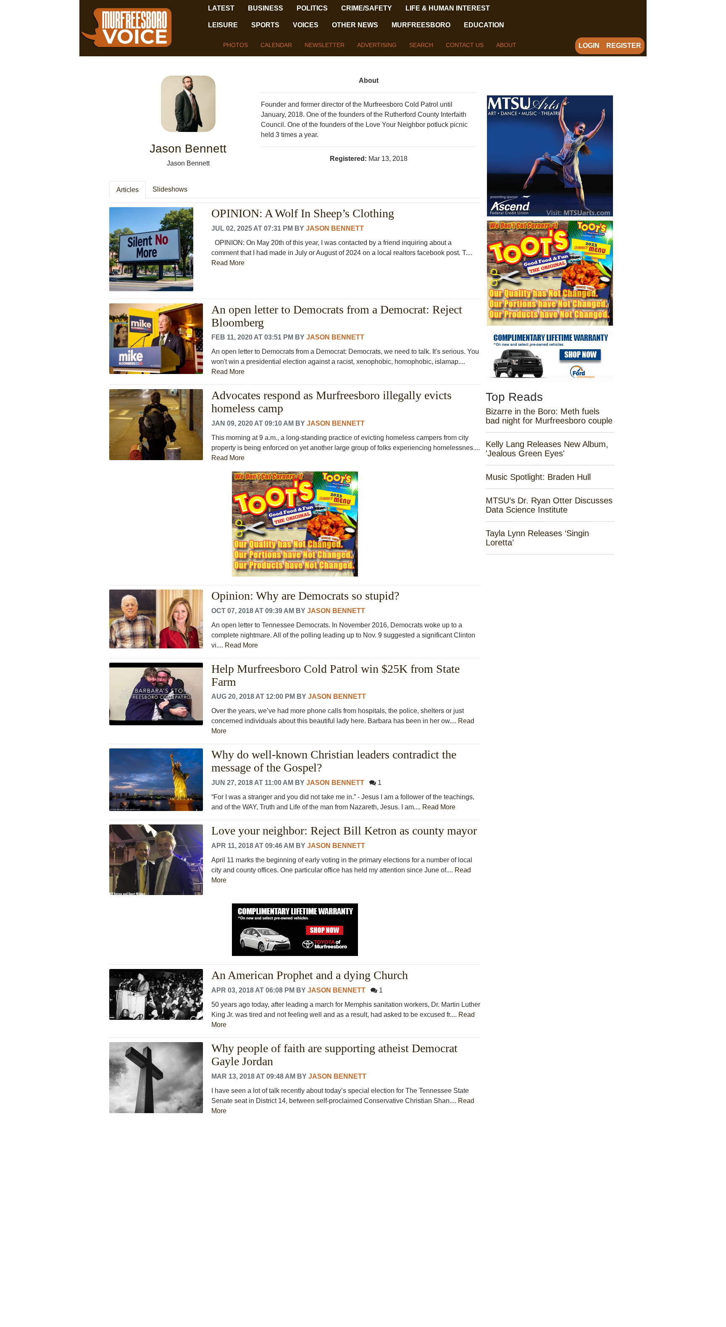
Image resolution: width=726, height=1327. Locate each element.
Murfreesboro (421, 25)
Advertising (377, 45)
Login (589, 45)
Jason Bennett (335, 228)
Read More (228, 262)
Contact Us (465, 45)
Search (421, 45)
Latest (221, 8)
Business (265, 8)
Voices (305, 25)
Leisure (223, 25)
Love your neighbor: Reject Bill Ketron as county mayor (344, 830)
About (506, 45)
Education (484, 25)
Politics (312, 8)
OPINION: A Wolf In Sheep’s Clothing (302, 213)
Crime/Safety (366, 8)
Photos (235, 45)
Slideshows (170, 189)
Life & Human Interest (447, 8)
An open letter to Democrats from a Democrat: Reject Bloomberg (336, 316)
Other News (355, 25)
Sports (265, 25)
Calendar (276, 45)
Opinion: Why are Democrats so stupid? (305, 596)
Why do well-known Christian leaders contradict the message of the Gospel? (333, 761)
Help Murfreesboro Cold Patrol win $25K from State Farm (335, 675)
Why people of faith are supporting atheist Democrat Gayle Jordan (334, 1055)
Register (623, 45)
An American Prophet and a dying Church (309, 975)
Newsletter (325, 45)
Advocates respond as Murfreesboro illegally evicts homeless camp (331, 402)
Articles (127, 189)
